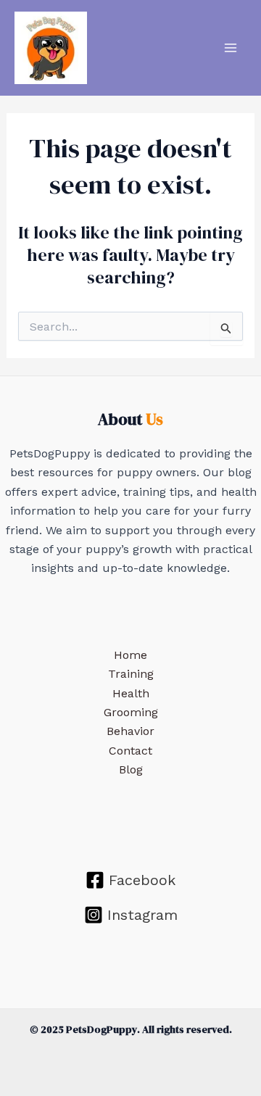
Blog (131, 769)
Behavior (130, 731)
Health (130, 693)
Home (130, 655)
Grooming (131, 712)
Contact (130, 750)
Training (131, 674)
